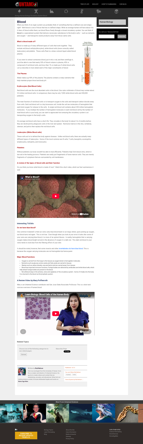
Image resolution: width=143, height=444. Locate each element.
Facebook (68, 374)
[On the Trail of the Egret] (34, 413)
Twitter (74, 374)
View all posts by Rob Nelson (74, 379)
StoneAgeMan (113, 436)
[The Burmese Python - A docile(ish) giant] (126, 413)
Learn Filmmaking (49, 432)
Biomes (117, 11)
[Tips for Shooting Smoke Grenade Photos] (57, 413)
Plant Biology (20, 11)
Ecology (67, 11)
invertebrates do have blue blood (71, 249)
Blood (45, 16)
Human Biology (36, 11)
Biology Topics (48, 430)
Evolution (51, 11)
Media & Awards (71, 434)
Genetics (83, 11)
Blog (45, 434)
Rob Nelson (39, 368)
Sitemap (68, 436)
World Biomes (113, 434)
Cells (100, 11)
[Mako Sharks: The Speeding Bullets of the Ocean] (103, 413)
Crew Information (71, 432)
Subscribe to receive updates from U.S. (26, 435)
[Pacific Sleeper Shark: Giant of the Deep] (80, 413)
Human (23, 354)
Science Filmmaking (115, 431)
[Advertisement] (112, 76)
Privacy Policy (70, 438)
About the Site (70, 430)
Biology (17, 16)
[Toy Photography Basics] (11, 413)
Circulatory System (36, 16)
